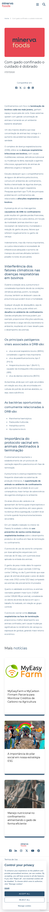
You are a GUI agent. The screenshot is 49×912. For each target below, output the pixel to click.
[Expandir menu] (37, 4)
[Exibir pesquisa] (44, 4)
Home (7, 18)
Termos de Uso (11, 859)
